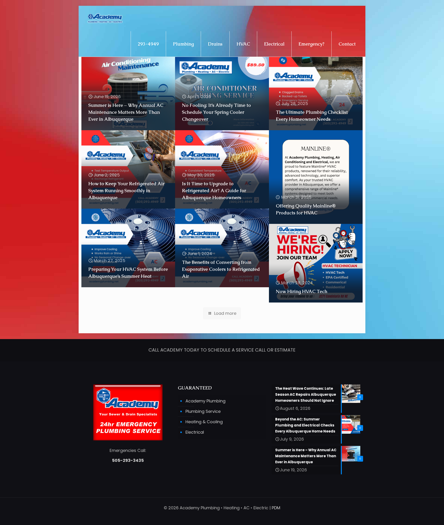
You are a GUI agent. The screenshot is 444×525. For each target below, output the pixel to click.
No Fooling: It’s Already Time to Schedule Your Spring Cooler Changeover (216, 112)
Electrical (194, 432)
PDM (276, 508)
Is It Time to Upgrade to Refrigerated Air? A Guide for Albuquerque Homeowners (214, 191)
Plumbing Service (203, 411)
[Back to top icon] (422, 515)
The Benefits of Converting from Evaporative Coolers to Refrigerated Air (221, 269)
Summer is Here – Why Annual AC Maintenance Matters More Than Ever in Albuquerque (125, 112)
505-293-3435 (128, 460)
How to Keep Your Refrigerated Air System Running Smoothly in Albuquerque (126, 191)
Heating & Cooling (204, 422)
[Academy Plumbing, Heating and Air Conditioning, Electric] (105, 18)
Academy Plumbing (205, 401)
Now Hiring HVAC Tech (301, 291)
